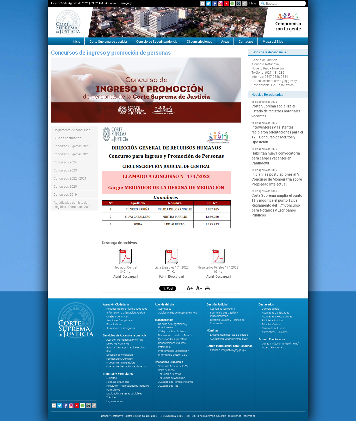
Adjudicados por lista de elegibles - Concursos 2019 (72, 204)
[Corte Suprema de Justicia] (74, 320)
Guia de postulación (67, 138)
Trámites (111, 397)
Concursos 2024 (65, 162)
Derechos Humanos (117, 343)
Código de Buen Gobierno (173, 331)
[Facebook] (214, 3)
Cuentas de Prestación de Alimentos (126, 366)
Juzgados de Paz (168, 385)
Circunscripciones (199, 41)
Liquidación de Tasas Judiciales (124, 393)
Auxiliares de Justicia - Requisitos (229, 338)
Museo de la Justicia (273, 328)
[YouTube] (226, 3)
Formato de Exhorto (117, 382)
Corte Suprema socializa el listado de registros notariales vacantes (275, 111)
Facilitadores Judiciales (119, 358)
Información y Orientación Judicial (125, 312)
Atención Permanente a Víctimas (124, 339)
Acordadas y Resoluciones (277, 316)
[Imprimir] (207, 288)
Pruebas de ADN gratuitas (120, 362)
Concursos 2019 (65, 194)
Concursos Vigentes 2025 (72, 154)
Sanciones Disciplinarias (120, 320)
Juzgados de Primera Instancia (175, 382)
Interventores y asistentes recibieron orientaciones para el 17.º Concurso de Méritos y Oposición (277, 134)
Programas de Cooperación (173, 351)
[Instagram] (220, 3)
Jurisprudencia (270, 308)
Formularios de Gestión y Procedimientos (224, 314)
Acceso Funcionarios (274, 347)
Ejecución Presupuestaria (172, 339)
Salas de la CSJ (166, 370)
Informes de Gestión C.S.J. (173, 354)
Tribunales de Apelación (171, 378)
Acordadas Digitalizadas (275, 312)
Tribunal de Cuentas (169, 374)
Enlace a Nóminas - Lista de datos (229, 334)
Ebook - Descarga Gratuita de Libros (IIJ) (126, 349)
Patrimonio (164, 347)
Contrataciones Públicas (172, 343)
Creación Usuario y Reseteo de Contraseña (227, 321)
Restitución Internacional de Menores (127, 385)
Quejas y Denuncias (117, 316)
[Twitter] (208, 3)
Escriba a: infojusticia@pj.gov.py (228, 350)
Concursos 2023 (65, 170)
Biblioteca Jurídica (272, 320)
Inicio (252, 3)
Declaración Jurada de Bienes (175, 335)
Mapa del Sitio (273, 41)
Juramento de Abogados (120, 328)
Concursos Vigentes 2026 (72, 146)
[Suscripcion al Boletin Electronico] (202, 3)
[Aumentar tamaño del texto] (190, 288)
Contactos (246, 41)
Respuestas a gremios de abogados (126, 308)
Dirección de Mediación (119, 354)
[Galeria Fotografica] (238, 3)
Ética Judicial (113, 324)
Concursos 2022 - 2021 (70, 178)
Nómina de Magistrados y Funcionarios (172, 325)
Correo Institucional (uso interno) (280, 343)
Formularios (113, 389)
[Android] (232, 3)
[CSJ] (68, 22)
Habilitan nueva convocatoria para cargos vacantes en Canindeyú (275, 158)
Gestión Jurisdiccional (222, 308)
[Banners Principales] (178, 22)
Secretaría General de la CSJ (173, 366)
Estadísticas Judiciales (274, 332)
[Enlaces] (244, 3)
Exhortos (111, 378)
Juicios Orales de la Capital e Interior (178, 312)
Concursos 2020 (65, 186)
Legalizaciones (114, 401)
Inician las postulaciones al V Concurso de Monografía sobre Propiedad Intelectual (276, 179)
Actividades (164, 308)
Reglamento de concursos (72, 130)
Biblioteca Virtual (271, 324)
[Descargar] (130, 276)
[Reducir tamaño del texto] (199, 288)
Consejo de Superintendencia (156, 41)
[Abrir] (117, 276)
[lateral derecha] (288, 22)
